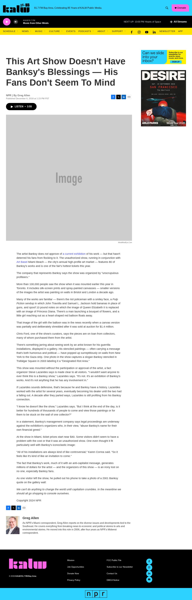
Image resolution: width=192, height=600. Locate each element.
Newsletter (167, 31)
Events (70, 31)
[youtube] (146, 31)
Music (39, 31)
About (101, 31)
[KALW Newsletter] (163, 57)
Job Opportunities (75, 567)
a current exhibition (74, 253)
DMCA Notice (113, 580)
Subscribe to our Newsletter (120, 567)
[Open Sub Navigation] (17, 31)
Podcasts (84, 31)
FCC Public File (114, 560)
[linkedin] (154, 31)
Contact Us (112, 573)
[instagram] (139, 31)
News (25, 31)
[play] (6, 22)
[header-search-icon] (167, 8)
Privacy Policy (73, 580)
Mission (70, 560)
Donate (181, 7)
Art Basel (21, 261)
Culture (54, 31)
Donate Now (73, 573)
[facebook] (131, 31)
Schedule (9, 31)
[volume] (15, 21)
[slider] (20, 21)
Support (117, 31)
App (180, 31)
